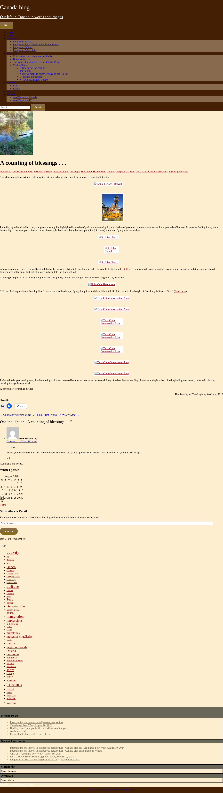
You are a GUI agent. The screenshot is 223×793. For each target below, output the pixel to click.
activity (13, 552)
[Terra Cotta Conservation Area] (111, 298)
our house (12, 657)
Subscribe (9, 531)
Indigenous (12, 38)
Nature (56, 171)
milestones (13, 633)
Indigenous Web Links (24, 50)
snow (10, 676)
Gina (185, 171)
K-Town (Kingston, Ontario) (34, 79)
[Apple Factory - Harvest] (111, 184)
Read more (180, 291)
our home (13, 654)
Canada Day (12, 573)
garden (10, 602)
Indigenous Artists (22, 41)
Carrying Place (13, 577)
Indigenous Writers (22, 47)
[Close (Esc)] (219, 3)
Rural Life (12, 53)
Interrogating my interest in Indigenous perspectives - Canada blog (44, 747)
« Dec (3, 504)
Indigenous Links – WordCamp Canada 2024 (33, 759)
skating (10, 673)
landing (9, 627)
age (8, 556)
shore (10, 670)
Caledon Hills (25, 171)
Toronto (14, 684)
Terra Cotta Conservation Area (151, 171)
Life (15, 85)
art (8, 563)
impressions (15, 620)
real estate (10, 664)
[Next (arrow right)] (217, 396)
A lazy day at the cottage (32, 68)
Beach (11, 567)
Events (16, 88)
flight (77, 171)
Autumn (64, 171)
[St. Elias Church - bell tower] (111, 249)
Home (10, 32)
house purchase (13, 610)
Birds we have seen (23, 59)
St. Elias (130, 171)
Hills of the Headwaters (93, 171)
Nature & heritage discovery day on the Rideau (44, 73)
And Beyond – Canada (25, 97)
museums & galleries (19, 636)
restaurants (11, 666)
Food (10, 599)
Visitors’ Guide (21, 65)
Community (11, 580)
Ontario (10, 91)
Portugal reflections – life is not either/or (30, 734)
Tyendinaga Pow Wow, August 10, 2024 (31, 725)
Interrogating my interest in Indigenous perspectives (36, 722)
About (10, 35)
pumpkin (120, 171)
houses (11, 612)
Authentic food (18, 731)
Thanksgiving (176, 171)
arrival (10, 559)
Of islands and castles (31, 76)
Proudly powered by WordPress (16, 784)
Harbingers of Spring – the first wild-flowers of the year (38, 728)
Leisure (48, 171)
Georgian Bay (16, 606)
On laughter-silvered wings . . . (17, 414)
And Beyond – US (22, 100)
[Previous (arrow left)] (5, 396)
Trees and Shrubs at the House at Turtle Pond (36, 62)
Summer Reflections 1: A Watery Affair (58, 414)
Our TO (11, 82)
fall (71, 171)
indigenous (12, 623)
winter (12, 702)
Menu (6, 25)
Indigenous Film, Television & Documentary (36, 44)
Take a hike (26, 70)
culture (13, 586)
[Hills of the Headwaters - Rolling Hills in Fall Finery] (111, 284)
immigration (15, 616)
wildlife (11, 698)
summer (11, 680)
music (9, 640)
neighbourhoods (17, 647)
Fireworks (10, 594)
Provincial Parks (15, 660)
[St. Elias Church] (111, 237)
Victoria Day (11, 695)
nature (11, 643)
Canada (10, 570)
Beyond (11, 94)
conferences (12, 582)
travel (10, 689)
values (9, 692)
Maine (9, 630)
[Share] (212, 3)
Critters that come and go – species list (32, 56)
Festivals (38, 171)
